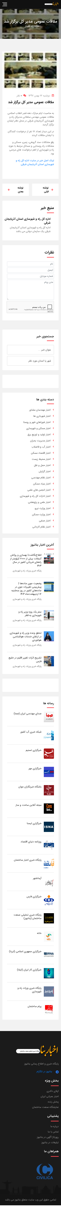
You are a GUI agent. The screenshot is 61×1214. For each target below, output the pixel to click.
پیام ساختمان (34, 1006)
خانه (36, 26)
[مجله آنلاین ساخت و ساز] (49, 808)
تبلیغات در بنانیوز (50, 1142)
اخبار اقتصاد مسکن (41, 453)
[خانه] (49, 936)
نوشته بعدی (20, 190)
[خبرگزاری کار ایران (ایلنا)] (49, 973)
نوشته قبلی (46, 190)
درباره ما (54, 1126)
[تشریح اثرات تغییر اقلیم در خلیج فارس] (49, 661)
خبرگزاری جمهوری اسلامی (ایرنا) (25, 951)
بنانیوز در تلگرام (44, 1071)
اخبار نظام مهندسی (41, 478)
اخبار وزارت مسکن (41, 514)
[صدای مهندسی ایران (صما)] (49, 717)
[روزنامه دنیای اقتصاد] (49, 845)
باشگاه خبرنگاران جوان (29, 787)
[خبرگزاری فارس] (49, 900)
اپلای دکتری (53, 1091)
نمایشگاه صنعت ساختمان (45, 1107)
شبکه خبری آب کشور (30, 732)
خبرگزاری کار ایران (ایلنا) (29, 970)
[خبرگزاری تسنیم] (49, 753)
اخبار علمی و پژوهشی (39, 502)
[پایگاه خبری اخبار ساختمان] (49, 863)
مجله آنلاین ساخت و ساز (28, 805)
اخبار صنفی (45, 521)
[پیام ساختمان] (49, 1010)
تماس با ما (53, 1132)
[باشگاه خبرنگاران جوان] (49, 790)
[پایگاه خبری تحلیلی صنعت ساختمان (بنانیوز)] (49, 918)
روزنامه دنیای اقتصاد (31, 842)
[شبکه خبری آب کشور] (49, 735)
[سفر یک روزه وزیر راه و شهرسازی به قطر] (49, 615)
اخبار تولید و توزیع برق (39, 434)
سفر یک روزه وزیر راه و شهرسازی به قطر (29, 613)
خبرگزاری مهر (35, 768)
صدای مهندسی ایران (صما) (27, 714)
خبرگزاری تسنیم (33, 750)
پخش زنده (53, 1102)
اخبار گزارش (45, 471)
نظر (19, 96)
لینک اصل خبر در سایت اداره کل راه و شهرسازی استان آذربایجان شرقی (35, 162)
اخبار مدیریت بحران (40, 441)
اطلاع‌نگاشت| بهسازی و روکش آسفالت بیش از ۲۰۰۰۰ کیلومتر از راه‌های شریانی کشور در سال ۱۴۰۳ (25, 560)
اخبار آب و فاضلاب (41, 447)
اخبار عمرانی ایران (50, 1096)
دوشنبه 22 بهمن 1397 (39, 96)
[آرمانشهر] (49, 882)
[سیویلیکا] (44, 1171)
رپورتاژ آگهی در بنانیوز (48, 1137)
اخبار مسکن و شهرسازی (38, 428)
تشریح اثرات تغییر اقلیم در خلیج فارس (25, 659)
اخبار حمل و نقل (42, 465)
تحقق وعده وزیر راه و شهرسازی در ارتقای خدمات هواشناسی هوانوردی (25, 636)
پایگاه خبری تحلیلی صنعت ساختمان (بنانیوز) (27, 916)
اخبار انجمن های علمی (39, 490)
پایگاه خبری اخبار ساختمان (27, 860)
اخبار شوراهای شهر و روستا (37, 422)
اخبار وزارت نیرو (43, 508)
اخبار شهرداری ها (42, 416)
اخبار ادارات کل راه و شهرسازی (35, 496)
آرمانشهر (37, 878)
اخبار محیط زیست (41, 459)
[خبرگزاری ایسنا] (49, 827)
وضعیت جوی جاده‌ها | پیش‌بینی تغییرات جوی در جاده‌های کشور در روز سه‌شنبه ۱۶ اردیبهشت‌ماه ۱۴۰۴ (26, 588)
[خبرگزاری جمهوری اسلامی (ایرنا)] (49, 955)
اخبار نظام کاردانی (41, 527)
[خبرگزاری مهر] (49, 772)
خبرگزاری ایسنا (34, 823)
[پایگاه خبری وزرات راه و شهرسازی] (49, 991)
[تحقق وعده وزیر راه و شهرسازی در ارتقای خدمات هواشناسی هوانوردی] (49, 636)
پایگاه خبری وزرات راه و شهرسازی (27, 570)
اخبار (27, 26)
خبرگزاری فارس (34, 897)
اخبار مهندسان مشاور (40, 410)
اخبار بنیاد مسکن (42, 484)
